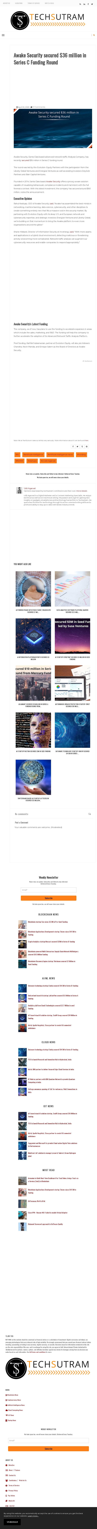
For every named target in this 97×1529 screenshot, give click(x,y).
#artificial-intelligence (33, 454)
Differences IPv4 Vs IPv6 (36, 1201)
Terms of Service (34, 3)
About (10, 1470)
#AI (17, 454)
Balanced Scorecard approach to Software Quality (45, 1224)
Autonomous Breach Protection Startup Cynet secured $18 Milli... (72, 705)
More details (81, 491)
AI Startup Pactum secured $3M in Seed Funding (33, 751)
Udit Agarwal (29, 488)
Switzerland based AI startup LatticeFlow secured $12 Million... (33, 799)
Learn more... (33, 1516)
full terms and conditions (38, 1352)
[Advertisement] (53, 84)
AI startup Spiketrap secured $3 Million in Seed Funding (72, 658)
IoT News (11, 1415)
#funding (81, 454)
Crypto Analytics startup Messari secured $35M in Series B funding (51, 941)
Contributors (12, 1480)
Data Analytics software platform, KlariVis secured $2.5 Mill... (72, 611)
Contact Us (12, 1475)
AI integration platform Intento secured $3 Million (33, 658)
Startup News (11, 1420)
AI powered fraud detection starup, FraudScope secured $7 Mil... (33, 611)
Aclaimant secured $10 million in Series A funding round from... (33, 705)
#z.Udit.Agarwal (48, 461)
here (86, 440)
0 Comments (39, 107)
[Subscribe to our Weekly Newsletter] (48, 889)
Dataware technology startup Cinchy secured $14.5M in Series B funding (53, 985)
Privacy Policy (12, 1490)
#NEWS (19, 461)
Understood (12, 1522)
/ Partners (16, 1470)
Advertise (6, 3)
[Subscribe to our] (80, 4)
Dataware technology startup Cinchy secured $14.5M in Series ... (72, 752)
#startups (32, 461)
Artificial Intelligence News (16, 1405)
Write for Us (23, 1480)
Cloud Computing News (15, 1410)
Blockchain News (12, 1395)
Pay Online (11, 1495)
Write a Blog (49, 3)
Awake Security (53, 181)
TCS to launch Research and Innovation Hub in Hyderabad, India (49, 1059)
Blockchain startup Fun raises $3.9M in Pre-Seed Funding (48, 921)
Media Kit (11, 1501)
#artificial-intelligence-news (60, 454)
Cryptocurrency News (14, 1400)
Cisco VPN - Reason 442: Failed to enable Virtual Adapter (48, 1212)
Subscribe (18, 3)
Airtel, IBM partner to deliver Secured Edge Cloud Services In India (51, 1069)
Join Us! (11, 1506)
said (51, 203)
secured (26, 160)
